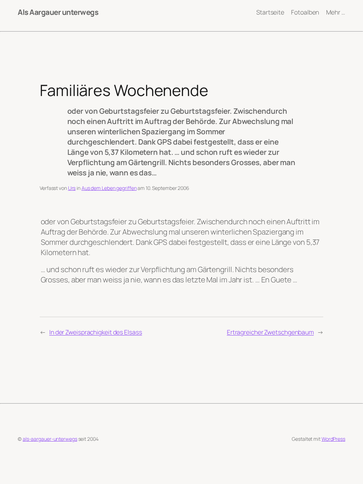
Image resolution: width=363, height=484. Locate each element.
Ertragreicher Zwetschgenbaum (270, 332)
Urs (72, 188)
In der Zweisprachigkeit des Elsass (95, 332)
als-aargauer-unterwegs (50, 438)
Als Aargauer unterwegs (58, 12)
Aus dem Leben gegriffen (109, 188)
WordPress (333, 438)
